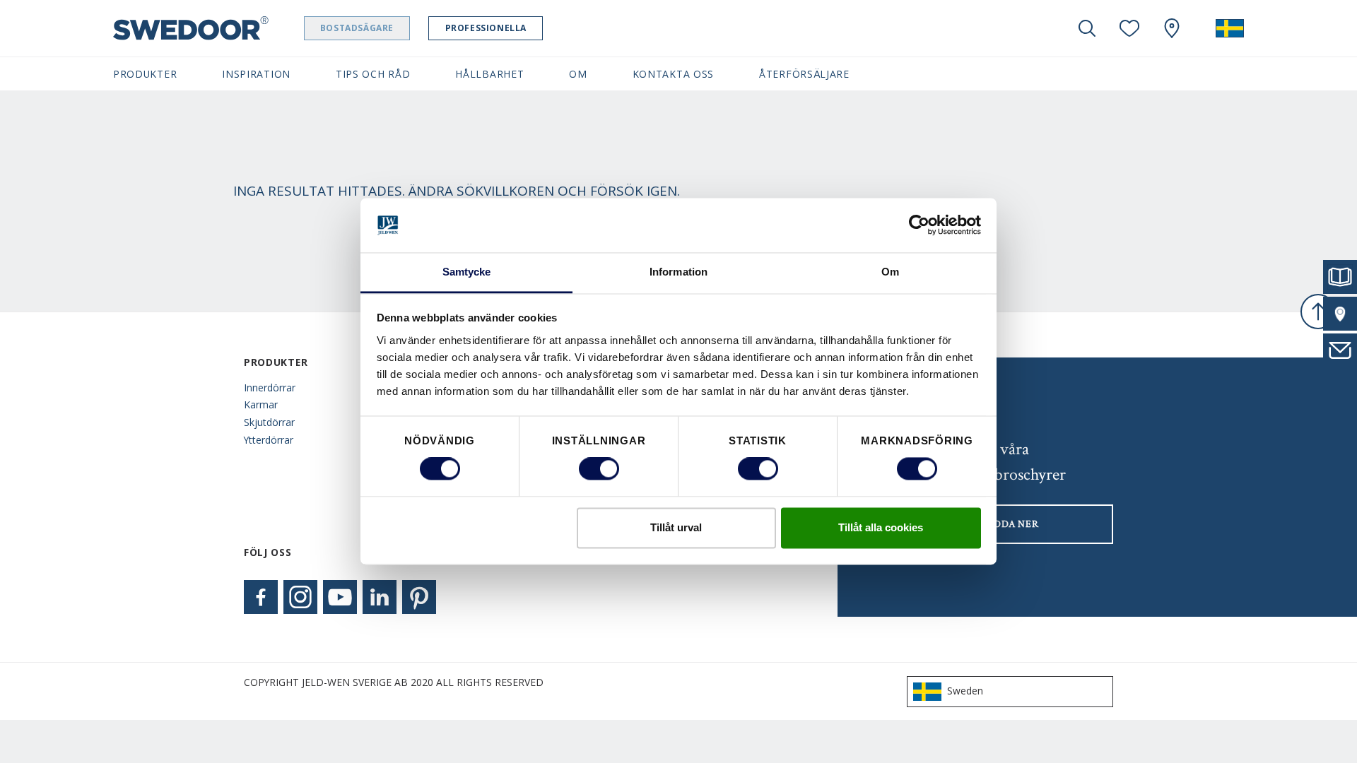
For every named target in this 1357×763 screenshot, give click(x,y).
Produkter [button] (145, 74)
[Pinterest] (419, 597)
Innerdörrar (269, 387)
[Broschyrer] (1340, 277)
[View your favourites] (1129, 28)
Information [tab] (678, 272)
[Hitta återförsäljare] (1340, 314)
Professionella (486, 28)
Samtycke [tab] (466, 272)
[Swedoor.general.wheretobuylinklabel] (1172, 28)
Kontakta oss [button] (673, 74)
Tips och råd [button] (373, 74)
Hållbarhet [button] (489, 74)
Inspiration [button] (256, 74)
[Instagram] (300, 597)
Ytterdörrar (268, 439)
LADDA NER (1009, 524)
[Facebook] (261, 597)
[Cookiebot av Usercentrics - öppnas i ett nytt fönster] (919, 225)
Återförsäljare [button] (804, 74)
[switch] (599, 469)
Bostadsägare (357, 28)
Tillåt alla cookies (880, 527)
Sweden (965, 690)
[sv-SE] (1230, 28)
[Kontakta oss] (1340, 350)
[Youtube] (340, 597)
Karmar (261, 404)
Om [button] (578, 74)
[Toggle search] (1087, 28)
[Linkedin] (379, 597)
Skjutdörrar (269, 422)
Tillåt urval (676, 527)
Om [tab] (890, 272)
